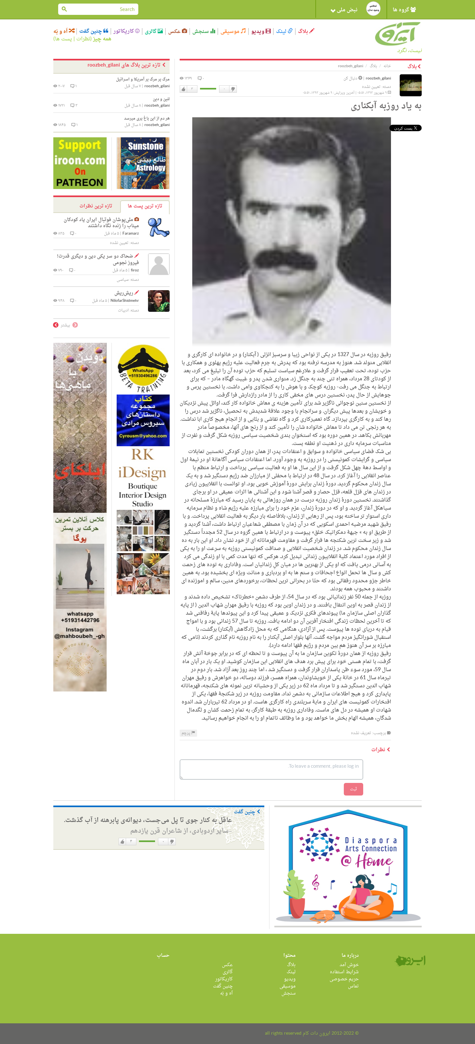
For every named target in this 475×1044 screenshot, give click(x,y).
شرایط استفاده (344, 972)
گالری (151, 31)
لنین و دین (161, 99)
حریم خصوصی (344, 979)
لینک (282, 31)
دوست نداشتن (232, 89)
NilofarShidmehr (125, 301)
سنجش (201, 31)
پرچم (186, 733)
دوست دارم (183, 89)
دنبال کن (350, 78)
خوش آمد (349, 965)
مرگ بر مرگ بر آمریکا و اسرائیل (143, 79)
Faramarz (130, 233)
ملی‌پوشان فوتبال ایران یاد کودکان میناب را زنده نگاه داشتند (101, 223)
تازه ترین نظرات (95, 206)
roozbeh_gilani (378, 78)
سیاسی (123, 279)
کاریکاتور (124, 31)
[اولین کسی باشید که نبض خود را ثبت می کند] (373, 8)
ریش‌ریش (123, 293)
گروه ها (401, 10)
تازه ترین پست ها (145, 206)
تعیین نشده (371, 86)
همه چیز (102, 39)
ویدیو (258, 31)
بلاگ (303, 31)
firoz (135, 270)
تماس (353, 986)
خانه (387, 66)
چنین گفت (91, 31)
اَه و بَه (61, 31)
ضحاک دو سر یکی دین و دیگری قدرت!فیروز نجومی (98, 259)
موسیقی (230, 31)
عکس (175, 31)
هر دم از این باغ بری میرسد (147, 118)
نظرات (83, 39)
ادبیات (123, 310)
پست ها (63, 39)
